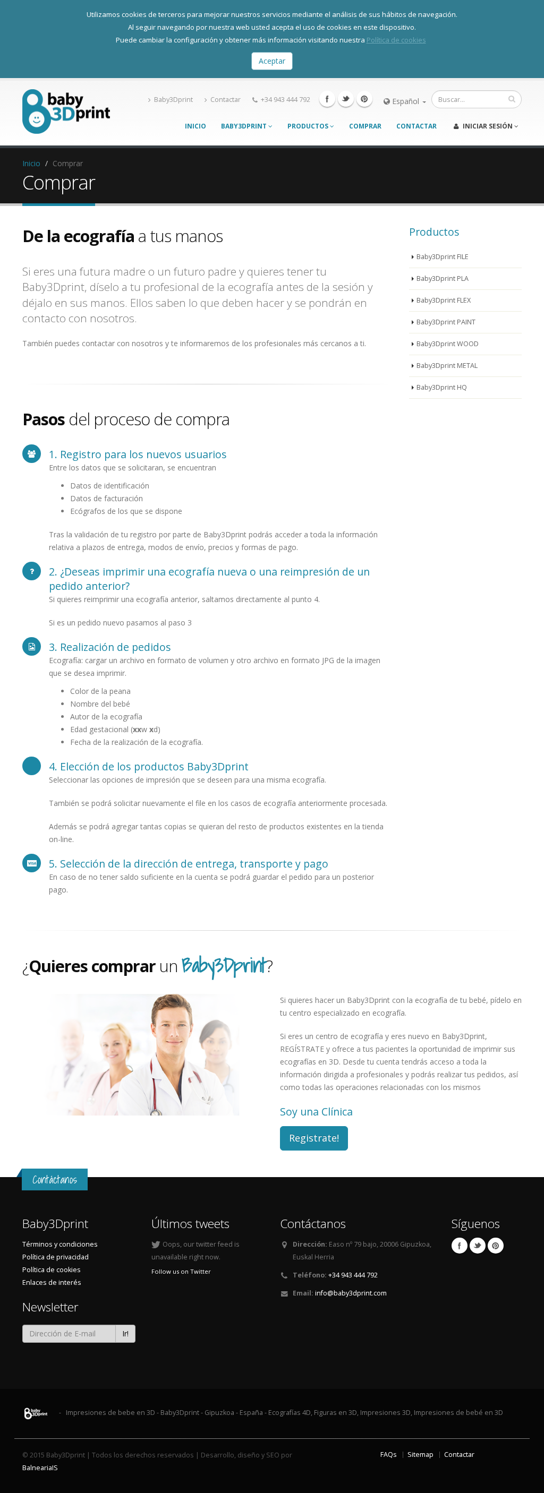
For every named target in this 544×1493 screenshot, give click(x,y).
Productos (308, 126)
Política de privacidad (55, 1257)
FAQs (388, 1454)
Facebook (327, 99)
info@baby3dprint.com (351, 1293)
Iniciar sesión (487, 126)
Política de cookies (396, 40)
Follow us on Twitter (181, 1271)
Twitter (346, 99)
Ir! (125, 1333)
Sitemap (420, 1454)
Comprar (365, 126)
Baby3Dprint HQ (441, 387)
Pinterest (364, 99)
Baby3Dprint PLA (442, 278)
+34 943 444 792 (285, 99)
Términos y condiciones (60, 1244)
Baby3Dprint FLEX (443, 300)
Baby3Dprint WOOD (447, 343)
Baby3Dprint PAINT (445, 322)
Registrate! (314, 1137)
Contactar (225, 99)
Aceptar (272, 61)
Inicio (195, 126)
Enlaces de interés (51, 1282)
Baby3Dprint (173, 99)
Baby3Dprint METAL (447, 365)
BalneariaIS (40, 1467)
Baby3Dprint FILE (442, 256)
